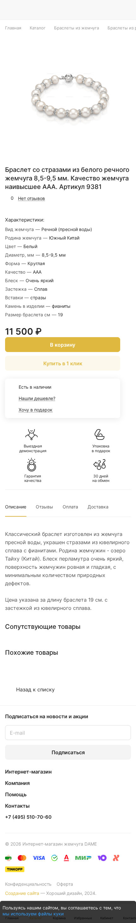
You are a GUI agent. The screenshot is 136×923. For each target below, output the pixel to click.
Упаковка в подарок (101, 448)
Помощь (16, 794)
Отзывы (44, 506)
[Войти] (113, 10)
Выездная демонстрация (32, 448)
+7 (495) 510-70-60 (28, 817)
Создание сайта (22, 893)
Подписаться (68, 752)
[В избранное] (99, 198)
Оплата (70, 506)
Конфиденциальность (28, 884)
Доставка (98, 506)
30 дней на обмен (100, 478)
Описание (15, 506)
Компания (17, 783)
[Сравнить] (113, 198)
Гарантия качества (32, 478)
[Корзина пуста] (126, 10)
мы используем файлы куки (33, 913)
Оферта (65, 884)
